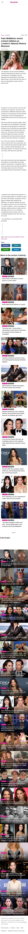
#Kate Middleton (16, 237)
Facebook (5, 245)
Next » (14, 532)
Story (18, 927)
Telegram (16, 249)
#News (22, 237)
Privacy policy (5, 927)
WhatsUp (5, 249)
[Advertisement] (14, 18)
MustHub (14, 2)
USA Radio (5, 538)
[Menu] (2, 2)
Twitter (16, 245)
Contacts (12, 927)
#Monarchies (7, 237)
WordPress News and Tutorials (16, 930)
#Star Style (4, 239)
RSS (22, 927)
